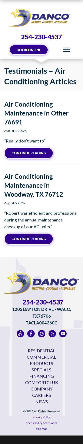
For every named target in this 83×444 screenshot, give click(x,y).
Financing (41, 376)
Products (41, 363)
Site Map (41, 428)
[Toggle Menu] (66, 50)
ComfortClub (41, 382)
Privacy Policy (42, 417)
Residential (41, 350)
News (41, 401)
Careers (41, 395)
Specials (41, 370)
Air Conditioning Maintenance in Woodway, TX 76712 (33, 185)
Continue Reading (32, 153)
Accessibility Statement (41, 423)
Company (42, 389)
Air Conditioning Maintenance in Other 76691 (36, 113)
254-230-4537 (41, 37)
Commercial (41, 357)
